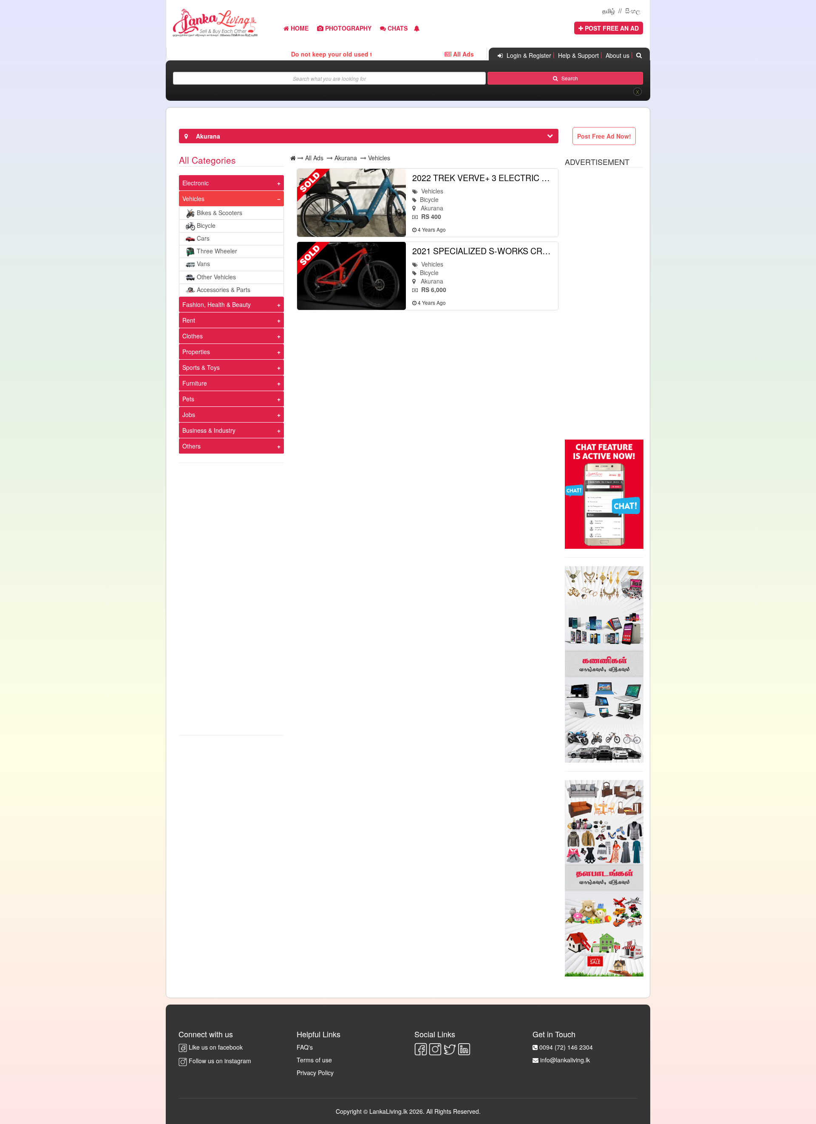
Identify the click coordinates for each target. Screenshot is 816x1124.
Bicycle (206, 225)
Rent (188, 320)
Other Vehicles (216, 276)
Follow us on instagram (219, 1060)
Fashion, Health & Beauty (216, 304)
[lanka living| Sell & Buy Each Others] (215, 21)
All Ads (314, 157)
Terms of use (314, 1060)
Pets (188, 399)
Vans (203, 263)
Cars (203, 238)
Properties (196, 351)
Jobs (188, 414)
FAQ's (305, 1047)
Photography (347, 28)
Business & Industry (208, 430)
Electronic (195, 183)
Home (299, 28)
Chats (397, 28)
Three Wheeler (217, 251)
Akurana (345, 157)
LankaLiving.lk (389, 1111)
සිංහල (632, 10)
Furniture (194, 383)
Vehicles (193, 198)
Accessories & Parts (223, 289)
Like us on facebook (215, 1047)
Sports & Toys (201, 367)
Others (191, 446)
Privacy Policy (315, 1072)
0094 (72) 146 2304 (566, 1047)
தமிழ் (608, 10)
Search (568, 78)
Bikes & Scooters (219, 212)
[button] (417, 28)
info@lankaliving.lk (565, 1060)
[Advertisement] (231, 599)
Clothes (192, 336)
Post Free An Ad (611, 28)
